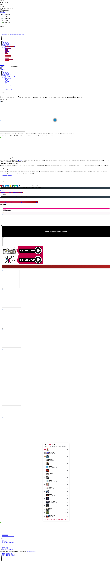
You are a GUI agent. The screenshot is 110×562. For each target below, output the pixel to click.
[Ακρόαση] (47, 449)
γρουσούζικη (9, 182)
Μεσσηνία (2, 199)
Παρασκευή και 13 (33, 182)
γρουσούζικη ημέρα (15, 182)
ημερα (20, 182)
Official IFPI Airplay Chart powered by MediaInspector (57, 519)
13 (0, 182)
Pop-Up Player (2, 65)
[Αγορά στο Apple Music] (67, 449)
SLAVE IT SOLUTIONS (31, 551)
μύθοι (26, 182)
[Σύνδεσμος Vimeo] (12, 34)
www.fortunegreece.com (7, 175)
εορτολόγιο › (107, 212)
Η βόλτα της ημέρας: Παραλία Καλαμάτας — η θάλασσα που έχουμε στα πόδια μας (19, 202)
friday (2, 182)
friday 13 (5, 182)
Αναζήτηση (14, 66)
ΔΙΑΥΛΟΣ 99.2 (3, 190)
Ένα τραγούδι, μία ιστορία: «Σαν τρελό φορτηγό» (11, 192)
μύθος (28, 182)
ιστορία (23, 182)
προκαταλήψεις (40, 182)
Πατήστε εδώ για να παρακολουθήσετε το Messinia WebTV (56, 231)
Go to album (2, 12)
